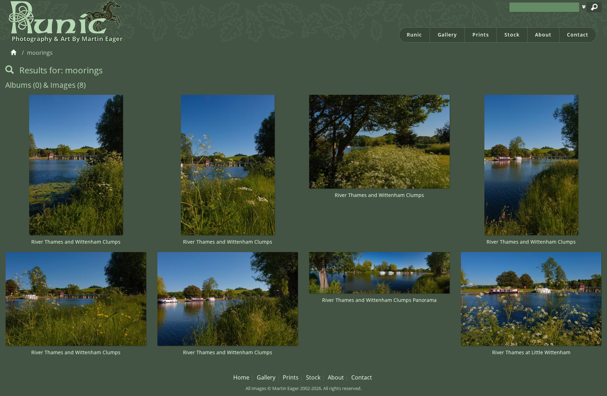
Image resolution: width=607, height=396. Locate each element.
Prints (480, 34)
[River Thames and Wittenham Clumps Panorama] (379, 272)
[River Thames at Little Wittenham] (531, 299)
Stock (512, 34)
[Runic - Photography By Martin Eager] (63, 17)
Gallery (447, 34)
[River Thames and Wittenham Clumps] (75, 165)
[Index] (15, 53)
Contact (577, 34)
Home (241, 377)
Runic (414, 34)
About (543, 34)
